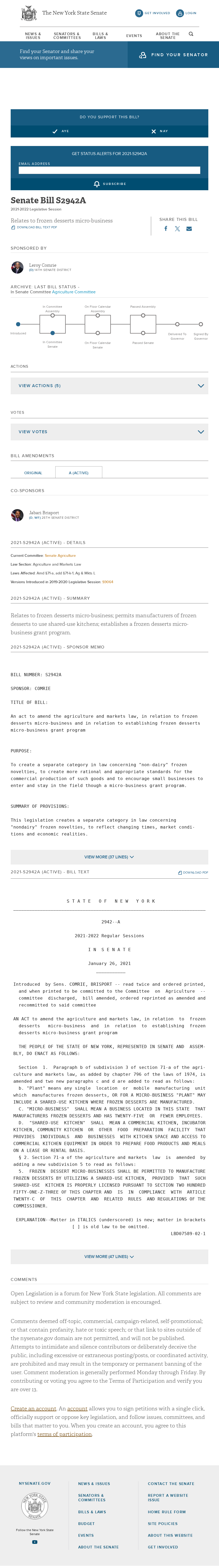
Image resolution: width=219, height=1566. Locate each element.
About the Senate (98, 1547)
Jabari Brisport (44, 513)
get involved (157, 13)
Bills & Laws (100, 36)
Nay (164, 131)
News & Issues (33, 36)
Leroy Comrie (42, 265)
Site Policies (163, 1524)
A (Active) (78, 473)
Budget (86, 1524)
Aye (65, 131)
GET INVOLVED (163, 1547)
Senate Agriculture (60, 556)
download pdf (195, 872)
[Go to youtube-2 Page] (34, 1542)
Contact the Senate (171, 1484)
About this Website (170, 1535)
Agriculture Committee (74, 292)
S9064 (107, 582)
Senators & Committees (66, 36)
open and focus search (191, 35)
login (191, 13)
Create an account (33, 1408)
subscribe (114, 184)
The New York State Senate (74, 13)
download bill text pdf (36, 227)
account (77, 1408)
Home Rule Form (167, 1512)
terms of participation (64, 1434)
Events (134, 36)
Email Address (34, 164)
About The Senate (168, 36)
